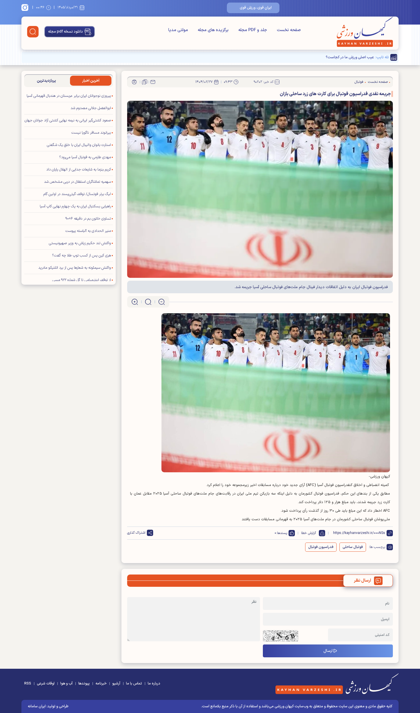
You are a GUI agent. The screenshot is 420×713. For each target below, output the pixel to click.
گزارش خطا (308, 533)
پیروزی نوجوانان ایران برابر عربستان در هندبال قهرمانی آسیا (69, 96)
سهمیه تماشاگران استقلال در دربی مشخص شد (77, 182)
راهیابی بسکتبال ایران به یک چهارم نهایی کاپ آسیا (75, 206)
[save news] (144, 82)
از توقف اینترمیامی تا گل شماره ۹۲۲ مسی (81, 280)
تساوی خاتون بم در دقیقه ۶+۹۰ (88, 219)
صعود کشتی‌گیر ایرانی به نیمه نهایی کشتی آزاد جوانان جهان (68, 120)
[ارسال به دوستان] (153, 82)
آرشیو (116, 683)
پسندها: (281, 533)
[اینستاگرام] (25, 7)
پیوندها (84, 683)
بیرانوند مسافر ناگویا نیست (91, 133)
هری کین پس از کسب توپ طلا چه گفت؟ (81, 255)
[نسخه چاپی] (134, 82)
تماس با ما (134, 683)
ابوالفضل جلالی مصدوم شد (91, 108)
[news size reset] (148, 301)
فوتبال (359, 82)
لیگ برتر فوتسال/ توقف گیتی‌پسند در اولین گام (77, 194)
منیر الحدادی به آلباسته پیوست (88, 231)
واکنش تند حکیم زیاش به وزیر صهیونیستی (80, 243)
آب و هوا (66, 683)
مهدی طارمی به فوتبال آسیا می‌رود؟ (85, 157)
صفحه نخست (289, 30)
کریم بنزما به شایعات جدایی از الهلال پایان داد (78, 169)
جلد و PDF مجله (252, 30)
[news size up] (134, 301)
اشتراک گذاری (136, 532)
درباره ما (154, 683)
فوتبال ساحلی (353, 547)
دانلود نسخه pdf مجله (65, 32)
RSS (27, 683)
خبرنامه (101, 683)
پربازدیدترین (46, 81)
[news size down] (161, 301)
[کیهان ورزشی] (365, 32)
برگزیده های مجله (213, 30)
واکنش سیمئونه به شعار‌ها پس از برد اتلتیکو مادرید (74, 268)
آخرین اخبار (90, 81)
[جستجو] (33, 31)
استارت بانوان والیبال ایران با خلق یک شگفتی (79, 145)
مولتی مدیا (178, 30)
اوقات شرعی (46, 683)
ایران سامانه (37, 706)
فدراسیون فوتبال (320, 547)
